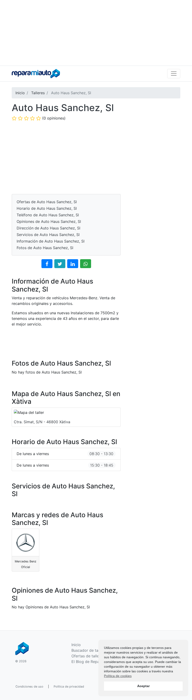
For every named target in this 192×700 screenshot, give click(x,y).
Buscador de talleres (89, 650)
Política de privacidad (69, 686)
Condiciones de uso (29, 686)
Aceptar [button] (143, 686)
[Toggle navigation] (173, 73)
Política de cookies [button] (118, 676)
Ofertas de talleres (87, 656)
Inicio (76, 644)
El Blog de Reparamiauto (93, 661)
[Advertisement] (96, 33)
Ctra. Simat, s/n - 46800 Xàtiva (42, 421)
